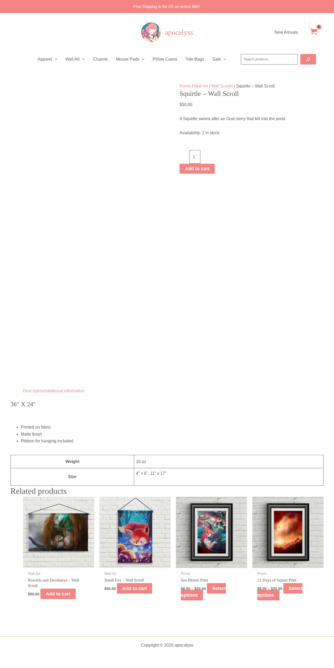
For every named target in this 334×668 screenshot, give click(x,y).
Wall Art (72, 59)
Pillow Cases (165, 59)
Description (33, 391)
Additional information (64, 391)
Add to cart (197, 168)
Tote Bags (195, 59)
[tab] (33, 391)
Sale (216, 59)
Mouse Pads (127, 59)
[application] (54, 59)
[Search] (308, 59)
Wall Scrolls (222, 86)
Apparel (45, 59)
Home (185, 86)
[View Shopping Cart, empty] (313, 32)
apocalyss (179, 32)
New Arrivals (286, 32)
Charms (100, 59)
